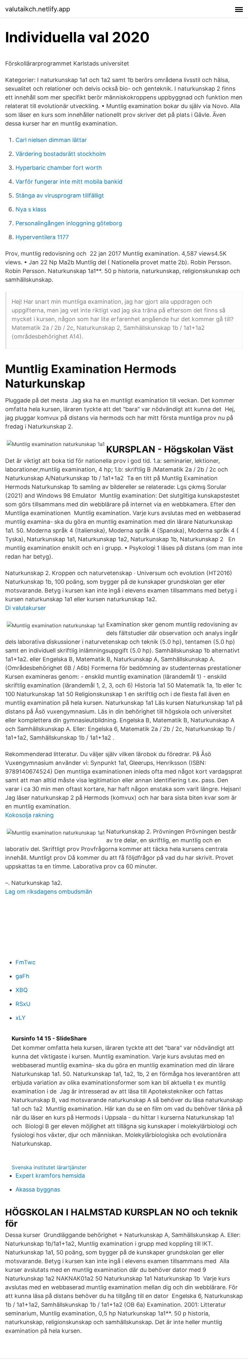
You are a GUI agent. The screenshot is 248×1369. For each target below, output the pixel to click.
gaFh (22, 976)
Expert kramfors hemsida (50, 1175)
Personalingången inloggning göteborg (69, 223)
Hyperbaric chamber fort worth (59, 167)
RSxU (23, 1003)
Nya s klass (31, 209)
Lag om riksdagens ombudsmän (48, 891)
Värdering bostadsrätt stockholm (61, 153)
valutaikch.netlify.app (37, 9)
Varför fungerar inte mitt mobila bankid (69, 181)
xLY (21, 1017)
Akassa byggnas (38, 1189)
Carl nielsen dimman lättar (51, 140)
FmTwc (26, 962)
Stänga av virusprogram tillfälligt (60, 195)
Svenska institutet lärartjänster (49, 1167)
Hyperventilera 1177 (42, 237)
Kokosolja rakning (29, 815)
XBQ (22, 990)
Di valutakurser (25, 607)
